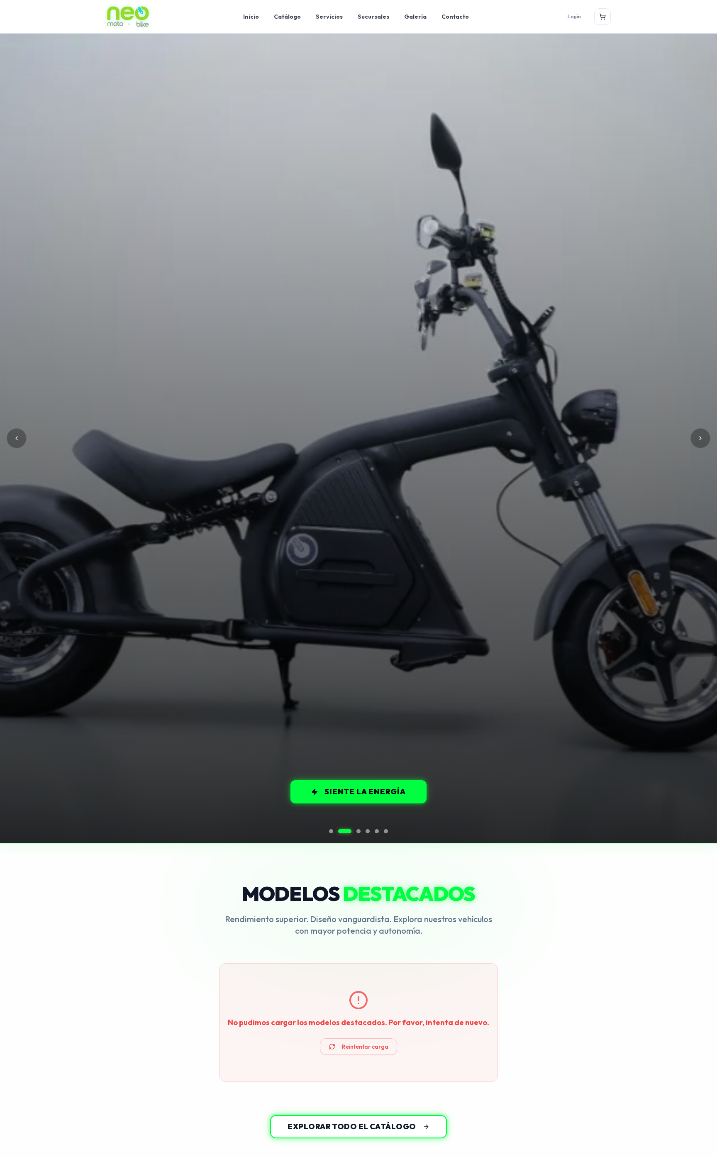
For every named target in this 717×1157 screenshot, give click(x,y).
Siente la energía (365, 791)
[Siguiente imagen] (700, 438)
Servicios (329, 16)
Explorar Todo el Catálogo (352, 1126)
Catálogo (287, 16)
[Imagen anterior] (17, 438)
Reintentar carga (365, 1046)
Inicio (251, 16)
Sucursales (373, 16)
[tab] (331, 831)
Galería (415, 16)
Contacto (455, 16)
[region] (358, 438)
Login (574, 16)
